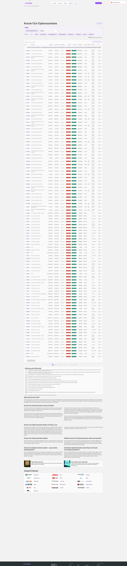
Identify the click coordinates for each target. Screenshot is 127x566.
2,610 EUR (74, 184)
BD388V (28, 344)
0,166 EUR (74, 270)
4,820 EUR (74, 161)
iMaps (87, 478)
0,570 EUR (74, 353)
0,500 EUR (68, 174)
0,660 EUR (74, 79)
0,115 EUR (68, 213)
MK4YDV (28, 89)
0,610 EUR (74, 273)
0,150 (74, 238)
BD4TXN (28, 247)
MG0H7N (28, 128)
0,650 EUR (68, 79)
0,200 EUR (68, 305)
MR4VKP (28, 73)
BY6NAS (28, 218)
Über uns (98, 565)
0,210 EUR (74, 279)
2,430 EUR (68, 180)
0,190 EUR (68, 279)
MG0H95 (28, 177)
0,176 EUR (74, 53)
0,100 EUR (74, 215)
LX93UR (27, 347)
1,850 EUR (74, 148)
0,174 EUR (68, 53)
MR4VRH (28, 60)
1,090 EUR (68, 109)
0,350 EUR (74, 128)
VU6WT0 (28, 282)
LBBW (35, 484)
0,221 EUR (74, 96)
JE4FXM (28, 215)
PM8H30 (28, 350)
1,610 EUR (74, 135)
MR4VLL (28, 79)
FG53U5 (27, 224)
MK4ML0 (28, 93)
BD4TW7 (28, 273)
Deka (61, 474)
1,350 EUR (68, 76)
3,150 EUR (74, 197)
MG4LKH (28, 193)
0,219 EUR (68, 96)
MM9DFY (28, 326)
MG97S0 (28, 138)
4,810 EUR (68, 161)
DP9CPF (28, 227)
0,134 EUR (68, 73)
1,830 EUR (74, 115)
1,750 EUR (74, 141)
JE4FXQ (27, 241)
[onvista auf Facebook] (52, 565)
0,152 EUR (74, 267)
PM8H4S (28, 302)
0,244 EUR (74, 299)
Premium (65, 3)
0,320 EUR (74, 338)
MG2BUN (28, 167)
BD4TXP (28, 252)
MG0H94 (28, 180)
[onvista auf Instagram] (56, 565)
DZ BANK (87, 474)
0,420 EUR (74, 66)
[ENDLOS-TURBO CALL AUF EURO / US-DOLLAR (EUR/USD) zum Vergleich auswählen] (25, 227)
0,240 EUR (68, 102)
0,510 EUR (74, 174)
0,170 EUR (74, 255)
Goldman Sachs (36, 478)
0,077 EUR (68, 63)
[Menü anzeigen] (51, 3)
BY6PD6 (27, 238)
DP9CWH (28, 250)
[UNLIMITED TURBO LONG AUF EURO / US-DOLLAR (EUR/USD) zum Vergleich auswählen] (25, 218)
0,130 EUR (74, 233)
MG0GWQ (28, 125)
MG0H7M (28, 158)
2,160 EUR (74, 125)
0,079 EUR (74, 63)
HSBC (61, 478)
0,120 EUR (74, 221)
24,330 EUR (74, 210)
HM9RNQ (28, 258)
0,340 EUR (68, 128)
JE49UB (27, 230)
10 (74, 364)
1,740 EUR (68, 141)
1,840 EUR (68, 148)
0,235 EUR (74, 282)
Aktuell (54, 3)
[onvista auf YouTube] (54, 565)
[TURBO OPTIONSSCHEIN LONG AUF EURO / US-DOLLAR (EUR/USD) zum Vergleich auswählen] (25, 302)
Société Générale (89, 484)
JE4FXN (27, 329)
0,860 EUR (74, 89)
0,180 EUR (74, 264)
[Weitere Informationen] (99, 51)
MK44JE (28, 106)
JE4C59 (27, 255)
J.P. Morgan (62, 481)
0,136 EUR (74, 73)
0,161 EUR (68, 83)
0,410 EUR (68, 66)
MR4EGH (28, 356)
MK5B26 (28, 109)
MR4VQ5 (28, 63)
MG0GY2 (28, 145)
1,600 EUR (68, 135)
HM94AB (28, 279)
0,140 (68, 238)
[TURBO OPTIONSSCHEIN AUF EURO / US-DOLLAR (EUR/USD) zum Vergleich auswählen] (25, 347)
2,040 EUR (68, 122)
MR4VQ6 (28, 50)
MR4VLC (28, 76)
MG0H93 (28, 197)
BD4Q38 (28, 213)
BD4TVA (28, 353)
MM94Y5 (28, 335)
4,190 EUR (74, 187)
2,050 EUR (74, 122)
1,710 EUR (68, 138)
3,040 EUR (68, 193)
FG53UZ (28, 314)
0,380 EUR (68, 57)
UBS (34, 487)
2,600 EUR (68, 184)
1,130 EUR (68, 112)
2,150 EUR (68, 125)
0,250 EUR (68, 323)
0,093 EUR (68, 215)
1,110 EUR (74, 86)
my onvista (60, 3)
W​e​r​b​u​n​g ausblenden (72, 13)
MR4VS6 (28, 66)
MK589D (28, 99)
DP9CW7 (28, 323)
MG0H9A (28, 115)
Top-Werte (87, 565)
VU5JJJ (27, 293)
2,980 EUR (68, 151)
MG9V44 (28, 132)
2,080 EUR (74, 167)
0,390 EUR (74, 57)
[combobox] (52, 31)
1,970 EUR (74, 154)
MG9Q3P (28, 141)
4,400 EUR (74, 190)
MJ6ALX (28, 122)
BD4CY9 (28, 244)
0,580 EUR (68, 252)
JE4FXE (27, 305)
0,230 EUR (74, 302)
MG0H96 (28, 154)
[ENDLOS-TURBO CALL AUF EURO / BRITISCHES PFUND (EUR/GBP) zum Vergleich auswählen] (25, 296)
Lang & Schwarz (89, 481)
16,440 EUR (68, 206)
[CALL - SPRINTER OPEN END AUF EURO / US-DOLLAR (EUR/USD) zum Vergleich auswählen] (25, 221)
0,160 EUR (74, 244)
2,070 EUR (68, 167)
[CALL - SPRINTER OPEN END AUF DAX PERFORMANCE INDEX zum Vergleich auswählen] (25, 247)
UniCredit (61, 487)
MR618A (28, 308)
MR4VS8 (28, 57)
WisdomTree (36, 490)
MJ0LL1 (27, 102)
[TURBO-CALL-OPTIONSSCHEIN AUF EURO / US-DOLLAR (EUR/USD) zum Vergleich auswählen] (25, 344)
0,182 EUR (68, 299)
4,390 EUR (68, 190)
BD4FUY (28, 236)
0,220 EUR (68, 302)
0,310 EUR (74, 335)
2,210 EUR (74, 177)
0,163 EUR (74, 83)
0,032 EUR (74, 50)
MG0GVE (28, 174)
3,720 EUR (68, 203)
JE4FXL (27, 291)
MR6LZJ (28, 270)
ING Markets (36, 481)
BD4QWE (28, 320)
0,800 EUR (74, 60)
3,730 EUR (74, 203)
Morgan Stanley (63, 484)
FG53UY (28, 276)
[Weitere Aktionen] (102, 50)
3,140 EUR (68, 197)
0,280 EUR (68, 326)
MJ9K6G (28, 171)
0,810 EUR (74, 70)
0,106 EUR (68, 267)
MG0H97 (28, 148)
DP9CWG (28, 341)
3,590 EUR (74, 200)
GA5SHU (28, 210)
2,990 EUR (74, 151)
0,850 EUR (68, 89)
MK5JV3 (28, 70)
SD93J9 (27, 264)
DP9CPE (28, 285)
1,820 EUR (68, 115)
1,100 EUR (68, 86)
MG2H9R (28, 200)
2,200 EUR (68, 177)
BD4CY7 (28, 221)
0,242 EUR (74, 102)
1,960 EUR (68, 154)
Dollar (78, 565)
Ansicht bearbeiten (96, 41)
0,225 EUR (68, 282)
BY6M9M (28, 311)
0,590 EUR (74, 252)
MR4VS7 (28, 53)
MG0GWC (28, 161)
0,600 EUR (68, 273)
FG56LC (27, 317)
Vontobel (87, 487)
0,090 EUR (68, 224)
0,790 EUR (68, 60)
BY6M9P (28, 332)
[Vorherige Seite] (50, 365)
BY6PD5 (27, 233)
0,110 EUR (74, 218)
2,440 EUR (74, 180)
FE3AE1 (27, 338)
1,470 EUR (74, 99)
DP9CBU (28, 296)
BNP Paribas (36, 474)
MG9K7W (28, 135)
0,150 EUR (74, 241)
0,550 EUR (68, 247)
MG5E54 (28, 151)
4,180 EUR (68, 187)
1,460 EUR (68, 99)
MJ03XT (28, 267)
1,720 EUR (74, 138)
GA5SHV (28, 206)
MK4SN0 (28, 96)
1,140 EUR (74, 112)
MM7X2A (28, 119)
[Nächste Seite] (77, 365)
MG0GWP (28, 190)
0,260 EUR (74, 308)
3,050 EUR (74, 193)
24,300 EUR (68, 210)
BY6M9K (28, 261)
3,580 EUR (68, 200)
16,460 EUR (74, 206)
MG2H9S (28, 187)
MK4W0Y (28, 86)
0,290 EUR (74, 326)
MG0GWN (28, 164)
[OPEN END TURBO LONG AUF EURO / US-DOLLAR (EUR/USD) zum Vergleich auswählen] (25, 270)
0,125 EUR (74, 213)
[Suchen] (76, 3)
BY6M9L (28, 288)
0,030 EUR (68, 50)
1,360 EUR (74, 76)
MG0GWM (28, 184)
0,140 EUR (68, 241)
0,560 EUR (74, 247)
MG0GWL (28, 203)
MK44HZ (28, 83)
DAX (70, 565)
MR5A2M (28, 299)
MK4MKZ (28, 112)
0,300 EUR (68, 335)
